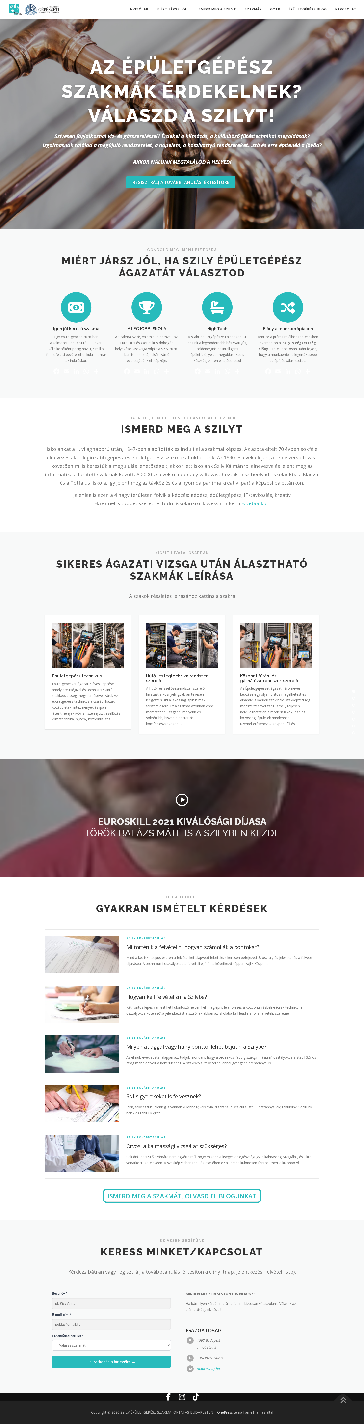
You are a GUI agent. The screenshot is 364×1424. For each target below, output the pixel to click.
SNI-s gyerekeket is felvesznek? (163, 1096)
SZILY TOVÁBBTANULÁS (146, 938)
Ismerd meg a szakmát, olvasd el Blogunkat (182, 1196)
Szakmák (253, 9)
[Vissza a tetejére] (343, 1401)
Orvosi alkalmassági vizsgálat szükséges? (176, 1146)
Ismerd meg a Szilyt (217, 9)
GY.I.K (275, 9)
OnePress (225, 1412)
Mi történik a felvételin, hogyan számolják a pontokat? (192, 946)
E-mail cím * (61, 1315)
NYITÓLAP (139, 9)
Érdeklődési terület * (67, 1336)
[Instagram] (182, 1397)
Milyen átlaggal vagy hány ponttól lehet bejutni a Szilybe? (196, 1046)
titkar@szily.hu (208, 1368)
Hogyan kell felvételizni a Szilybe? (166, 996)
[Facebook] (168, 1397)
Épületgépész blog (308, 9)
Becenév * (59, 1293)
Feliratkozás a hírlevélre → (111, 1361)
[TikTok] (196, 1397)
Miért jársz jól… (173, 9)
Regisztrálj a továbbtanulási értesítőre (180, 182)
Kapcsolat (346, 9)
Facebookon (255, 503)
